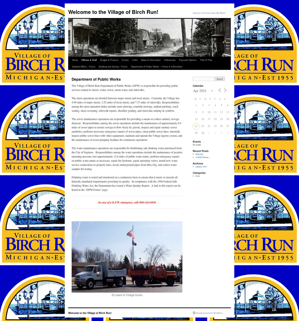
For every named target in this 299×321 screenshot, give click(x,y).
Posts (198, 175)
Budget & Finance (109, 60)
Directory (199, 154)
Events (125, 60)
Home (75, 60)
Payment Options (188, 60)
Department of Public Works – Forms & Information (156, 66)
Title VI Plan (206, 60)
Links (135, 60)
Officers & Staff (89, 60)
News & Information (151, 60)
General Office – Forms (83, 66)
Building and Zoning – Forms (113, 66)
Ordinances (170, 60)
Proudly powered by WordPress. (209, 312)
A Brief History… (203, 157)
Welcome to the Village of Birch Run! (113, 11)
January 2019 (201, 166)
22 (196, 126)
